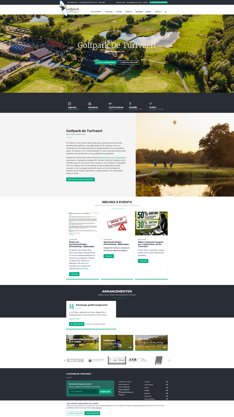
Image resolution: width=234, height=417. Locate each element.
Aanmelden (105, 391)
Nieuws (148, 11)
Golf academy (95, 11)
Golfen (119, 11)
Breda (103, 157)
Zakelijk (128, 11)
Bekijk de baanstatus (129, 62)
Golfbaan (108, 11)
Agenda (145, 2)
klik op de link (82, 268)
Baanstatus (74, 2)
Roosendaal (120, 157)
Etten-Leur (110, 157)
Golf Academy (116, 107)
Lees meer (74, 274)
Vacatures (101, 2)
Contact (158, 11)
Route (122, 395)
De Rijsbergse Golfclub (134, 2)
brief (86, 263)
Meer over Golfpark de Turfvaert (80, 179)
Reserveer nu (78, 324)
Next (230, 53)
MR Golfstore (120, 2)
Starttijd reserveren (159, 2)
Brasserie (139, 11)
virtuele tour (89, 2)
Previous (3, 53)
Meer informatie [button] (97, 408)
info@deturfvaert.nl (126, 392)
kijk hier (89, 324)
